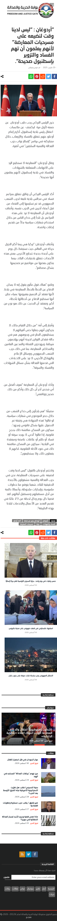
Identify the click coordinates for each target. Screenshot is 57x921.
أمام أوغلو (17, 521)
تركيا (37, 524)
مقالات (15, 888)
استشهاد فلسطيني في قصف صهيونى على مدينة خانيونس (31, 628)
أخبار (44, 888)
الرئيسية (51, 888)
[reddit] (42, 76)
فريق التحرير (48, 741)
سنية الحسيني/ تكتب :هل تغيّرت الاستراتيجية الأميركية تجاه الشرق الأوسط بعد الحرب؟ (20, 790)
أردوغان (45, 521)
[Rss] (22, 854)
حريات (51, 894)
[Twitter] (29, 854)
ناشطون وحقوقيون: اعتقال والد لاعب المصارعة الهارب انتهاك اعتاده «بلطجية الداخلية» (29, 733)
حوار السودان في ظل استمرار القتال (22, 759)
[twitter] (48, 76)
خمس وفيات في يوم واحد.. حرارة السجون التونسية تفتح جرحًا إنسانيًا (31, 581)
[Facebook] (35, 854)
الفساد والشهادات (49, 524)
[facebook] (54, 76)
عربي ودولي (33, 67)
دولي (22, 888)
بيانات (7, 888)
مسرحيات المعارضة (26, 524)
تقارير (38, 888)
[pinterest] (36, 76)
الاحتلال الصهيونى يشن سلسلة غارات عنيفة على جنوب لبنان (31, 675)
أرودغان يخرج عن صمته (31, 521)
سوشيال (30, 888)
